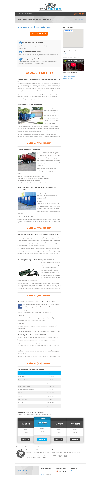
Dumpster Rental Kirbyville (69, 74)
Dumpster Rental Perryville (69, 76)
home (76, 19)
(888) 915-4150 (79, 14)
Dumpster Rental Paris (68, 78)
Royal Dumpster (22, 470)
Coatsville (81, 19)
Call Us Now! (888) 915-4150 (39, 33)
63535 (64, 53)
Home (18, 13)
